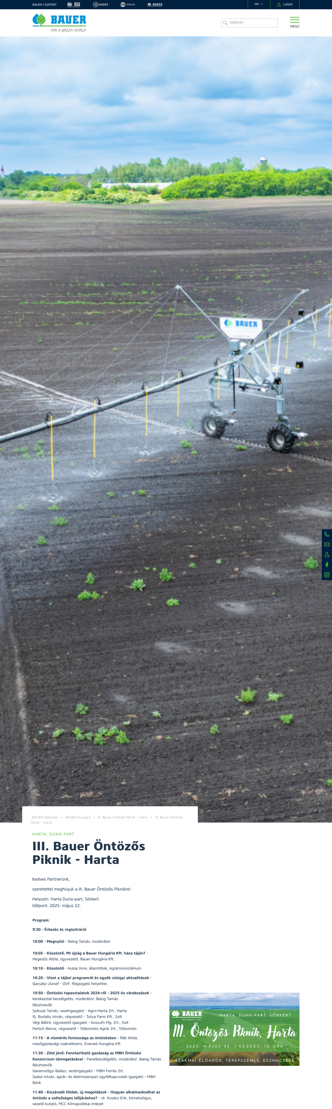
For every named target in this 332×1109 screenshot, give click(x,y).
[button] (295, 23)
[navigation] (259, 4)
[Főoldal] (59, 23)
